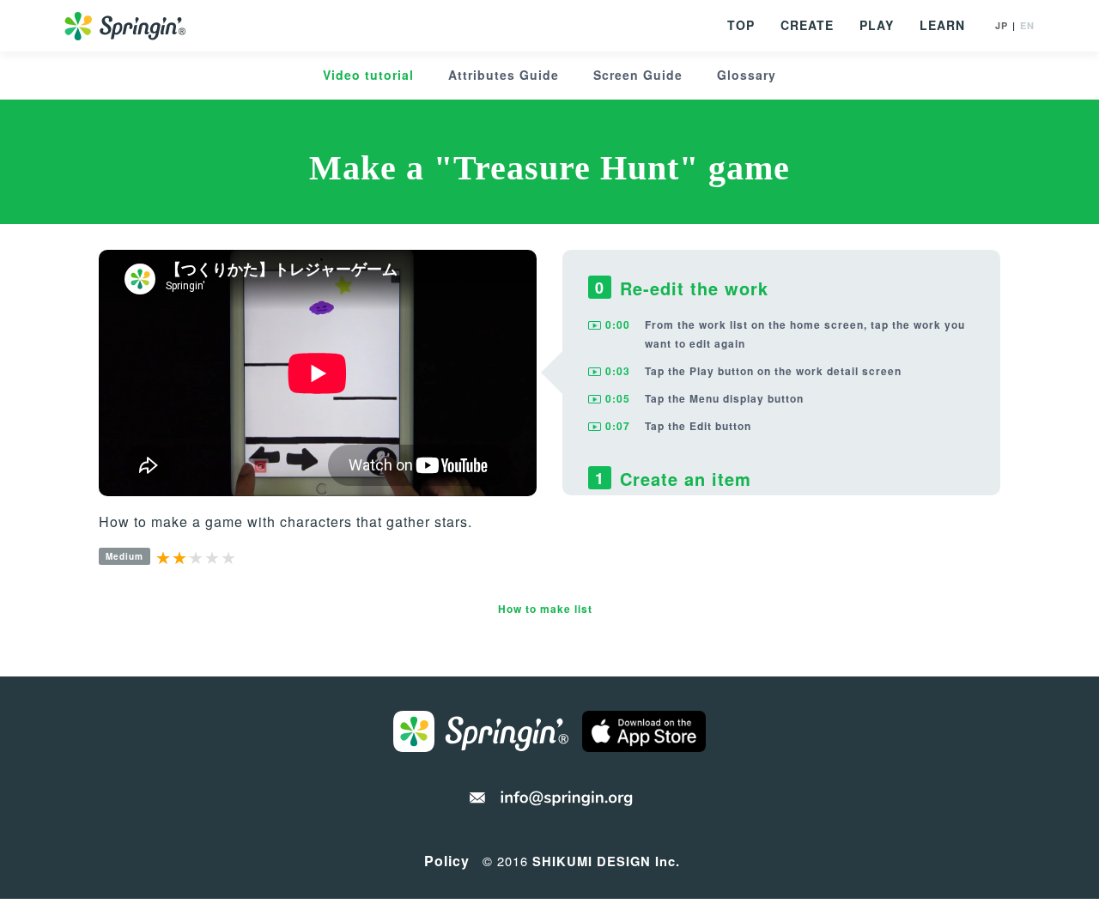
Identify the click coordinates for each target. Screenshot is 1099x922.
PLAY (876, 24)
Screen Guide (638, 74)
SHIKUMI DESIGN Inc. (606, 861)
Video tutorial (368, 74)
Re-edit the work (689, 288)
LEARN (942, 24)
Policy (447, 860)
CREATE (807, 24)
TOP (741, 24)
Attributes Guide (503, 74)
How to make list (545, 608)
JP (1001, 25)
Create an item (681, 478)
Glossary (746, 74)
